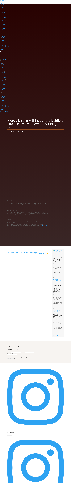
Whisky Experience (4, 20)
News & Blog (3, 45)
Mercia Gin (4, 37)
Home (2, 1)
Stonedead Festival (5, 12)
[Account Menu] (0, 51)
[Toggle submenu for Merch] (4, 71)
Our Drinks (3, 34)
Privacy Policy (34, 357)
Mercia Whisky (4, 36)
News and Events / (10, 118)
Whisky (2, 4)
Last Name (23, 352)
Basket (2, 55)
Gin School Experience (5, 21)
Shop (1, 3)
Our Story (4, 29)
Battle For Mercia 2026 (5, 46)
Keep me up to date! (11, 358)
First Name (9, 352)
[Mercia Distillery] (3, 59)
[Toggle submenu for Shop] (2, 63)
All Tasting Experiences (5, 23)
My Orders (2, 54)
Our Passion (3, 28)
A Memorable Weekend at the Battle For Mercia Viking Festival (57, 316)
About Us (2, 26)
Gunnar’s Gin (4, 38)
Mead (2, 8)
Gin (2, 7)
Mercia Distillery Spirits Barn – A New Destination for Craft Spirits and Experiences (57, 259)
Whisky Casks (3, 5)
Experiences (3, 9)
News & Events (3, 104)
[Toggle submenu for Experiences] (5, 79)
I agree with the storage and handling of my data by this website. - (23, 357)
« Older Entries (55, 335)
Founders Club (3, 17)
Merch (2, 11)
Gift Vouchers (3, 15)
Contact (2, 49)
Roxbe (3, 40)
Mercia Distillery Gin (44, 225)
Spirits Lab (3, 24)
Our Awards (4, 32)
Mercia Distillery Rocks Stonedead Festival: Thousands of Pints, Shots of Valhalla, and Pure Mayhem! (57, 289)
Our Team (4, 31)
